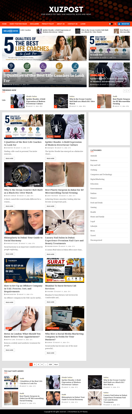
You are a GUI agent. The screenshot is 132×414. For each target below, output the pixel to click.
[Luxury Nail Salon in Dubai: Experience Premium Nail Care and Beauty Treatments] (64, 222)
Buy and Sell (95, 165)
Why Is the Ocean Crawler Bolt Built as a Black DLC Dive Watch (73, 101)
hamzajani (95, 84)
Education (94, 184)
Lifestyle (93, 75)
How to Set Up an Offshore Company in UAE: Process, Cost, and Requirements (23, 288)
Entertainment (96, 188)
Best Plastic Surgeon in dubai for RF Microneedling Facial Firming (117, 101)
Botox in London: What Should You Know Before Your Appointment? (22, 335)
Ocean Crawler (11, 196)
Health (6, 71)
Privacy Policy (48, 24)
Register (125, 24)
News (92, 231)
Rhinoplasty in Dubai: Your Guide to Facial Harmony (73, 398)
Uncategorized (96, 240)
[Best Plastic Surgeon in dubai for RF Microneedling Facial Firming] (96, 101)
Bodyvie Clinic (10, 340)
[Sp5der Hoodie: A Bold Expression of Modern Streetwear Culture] (9, 101)
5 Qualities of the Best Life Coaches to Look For (44, 78)
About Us (61, 24)
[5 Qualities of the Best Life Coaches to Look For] (44, 61)
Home (4, 24)
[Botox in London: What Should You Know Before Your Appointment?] (23, 318)
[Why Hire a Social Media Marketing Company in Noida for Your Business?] (64, 318)
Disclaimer (34, 24)
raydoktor (8, 85)
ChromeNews (72, 412)
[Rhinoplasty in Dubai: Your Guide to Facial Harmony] (23, 222)
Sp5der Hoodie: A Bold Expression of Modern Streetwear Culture (108, 80)
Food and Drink (96, 203)
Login (83, 24)
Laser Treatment (52, 196)
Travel (50, 280)
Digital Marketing (53, 328)
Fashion (100, 75)
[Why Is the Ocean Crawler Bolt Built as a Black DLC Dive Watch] (52, 101)
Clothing (93, 170)
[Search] (115, 24)
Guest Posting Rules (18, 24)
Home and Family (97, 217)
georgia (49, 342)
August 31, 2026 (20, 85)
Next (56, 364)
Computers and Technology (101, 174)
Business (9, 280)
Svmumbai (50, 292)
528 (50, 364)
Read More (9, 158)
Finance (93, 198)
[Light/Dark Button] (111, 24)
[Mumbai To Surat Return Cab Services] (64, 270)
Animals (93, 156)
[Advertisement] (109, 128)
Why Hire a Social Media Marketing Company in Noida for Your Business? (64, 336)
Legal (92, 221)
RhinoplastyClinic (12, 243)
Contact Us (72, 24)
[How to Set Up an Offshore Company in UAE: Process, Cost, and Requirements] (23, 270)
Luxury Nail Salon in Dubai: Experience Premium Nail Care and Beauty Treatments (64, 240)
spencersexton (11, 294)
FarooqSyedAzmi (52, 246)
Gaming (93, 207)
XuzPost (66, 9)
